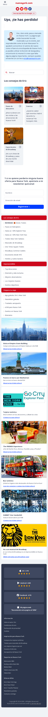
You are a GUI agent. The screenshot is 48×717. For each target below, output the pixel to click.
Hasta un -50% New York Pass (16, 235)
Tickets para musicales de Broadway (15, 643)
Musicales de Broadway (13, 243)
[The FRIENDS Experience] (24, 432)
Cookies (6, 631)
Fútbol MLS (7, 673)
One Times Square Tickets (14, 247)
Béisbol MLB (7, 667)
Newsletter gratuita (12, 299)
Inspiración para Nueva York (14, 636)
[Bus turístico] (24, 466)
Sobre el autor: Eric (10, 622)
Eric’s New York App (10, 682)
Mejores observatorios (13, 277)
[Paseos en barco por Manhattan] (24, 363)
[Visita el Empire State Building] (24, 329)
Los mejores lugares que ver (13, 646)
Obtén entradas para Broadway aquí (16, 557)
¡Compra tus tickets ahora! (12, 520)
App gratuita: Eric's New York (15, 295)
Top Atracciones (11, 269)
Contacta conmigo (10, 694)
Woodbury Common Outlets (15, 251)
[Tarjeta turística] (24, 398)
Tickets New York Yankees (14, 239)
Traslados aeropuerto (13, 303)
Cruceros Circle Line (10, 649)
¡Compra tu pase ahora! (11, 417)
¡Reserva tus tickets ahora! (12, 349)
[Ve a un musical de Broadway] (24, 535)
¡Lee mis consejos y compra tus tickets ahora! (19, 486)
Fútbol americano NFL (11, 670)
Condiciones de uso (10, 625)
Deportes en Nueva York (12, 657)
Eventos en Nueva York (13, 311)
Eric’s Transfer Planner (11, 688)
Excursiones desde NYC (13, 255)
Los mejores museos (12, 281)
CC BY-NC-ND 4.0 (35, 703)
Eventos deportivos (12, 285)
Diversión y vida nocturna (14, 273)
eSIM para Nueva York (13, 307)
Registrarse (23, 207)
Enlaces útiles (9, 678)
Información (8, 618)
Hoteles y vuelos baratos (14, 259)
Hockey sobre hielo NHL (11, 664)
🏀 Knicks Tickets (15, 223)
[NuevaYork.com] (24, 3)
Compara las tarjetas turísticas (14, 640)
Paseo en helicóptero (12, 227)
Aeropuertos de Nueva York (13, 652)
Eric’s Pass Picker (9, 685)
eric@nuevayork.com (32, 58)
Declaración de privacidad (12, 628)
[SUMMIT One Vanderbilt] (24, 501)
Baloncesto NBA (9, 661)
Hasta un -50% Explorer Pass (15, 231)
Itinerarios (8, 315)
